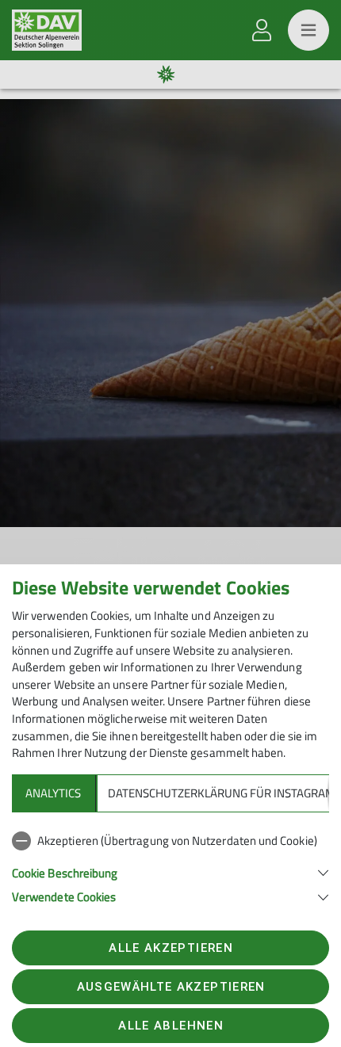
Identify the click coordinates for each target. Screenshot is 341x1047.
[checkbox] (170, 841)
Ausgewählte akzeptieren (171, 987)
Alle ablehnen (170, 1025)
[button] (170, 871)
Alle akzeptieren (170, 948)
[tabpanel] (170, 865)
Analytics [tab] (53, 793)
